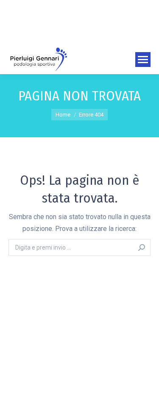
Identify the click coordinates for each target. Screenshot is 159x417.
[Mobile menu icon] (143, 59)
